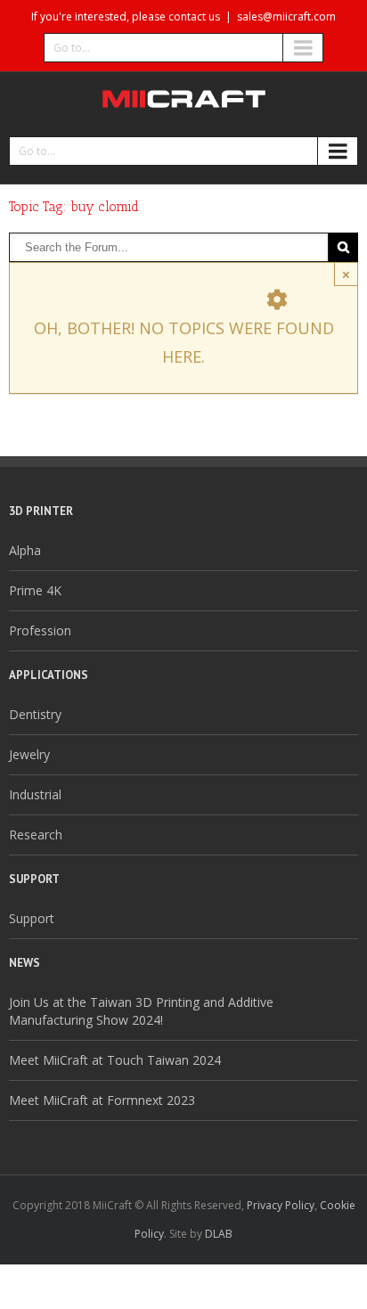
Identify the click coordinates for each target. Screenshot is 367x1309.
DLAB (218, 1233)
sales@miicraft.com (286, 16)
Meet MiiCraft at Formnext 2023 (102, 1100)
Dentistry (35, 714)
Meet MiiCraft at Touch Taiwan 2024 (115, 1059)
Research (35, 834)
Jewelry (29, 754)
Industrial (35, 794)
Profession (40, 630)
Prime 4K (35, 590)
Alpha (25, 550)
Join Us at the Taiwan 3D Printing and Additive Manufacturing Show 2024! (141, 1011)
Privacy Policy (280, 1205)
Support (31, 918)
